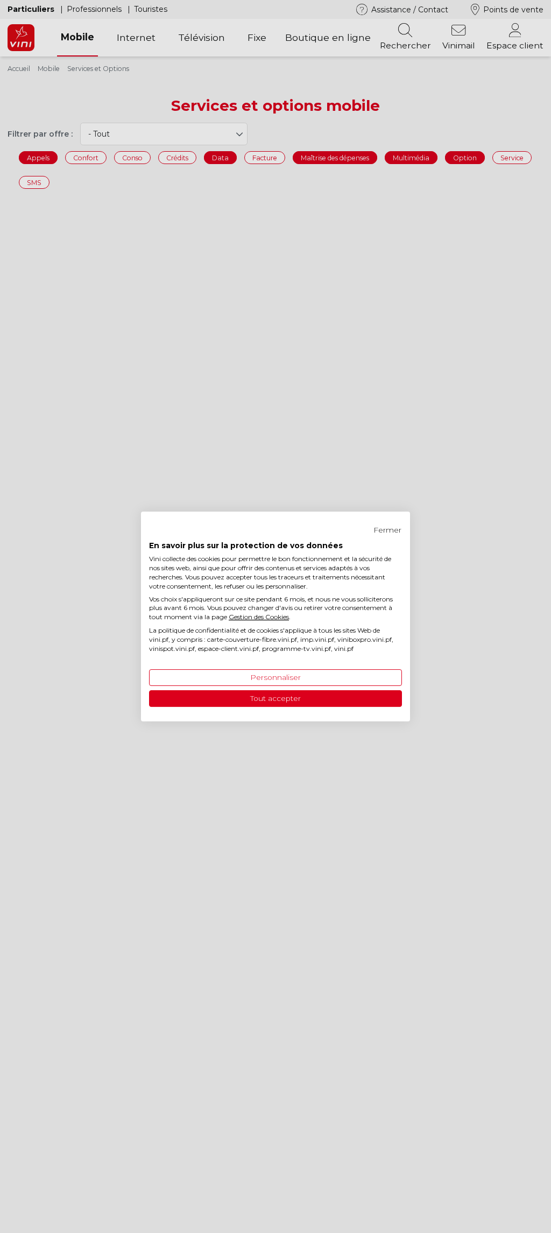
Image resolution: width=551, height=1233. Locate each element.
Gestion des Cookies (259, 617)
